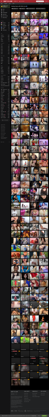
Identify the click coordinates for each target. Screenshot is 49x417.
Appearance (15, 8)
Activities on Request (41, 8)
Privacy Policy (3, 130)
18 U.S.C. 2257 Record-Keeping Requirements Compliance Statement (40, 411)
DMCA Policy (26, 396)
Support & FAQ (3, 124)
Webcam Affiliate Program (36, 396)
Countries (22, 8)
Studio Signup (3, 134)
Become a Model (3, 133)
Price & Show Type (31, 8)
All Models (2, 136)
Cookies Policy (26, 398)
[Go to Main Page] (8, 1)
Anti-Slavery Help (26, 401)
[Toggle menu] (1, 1)
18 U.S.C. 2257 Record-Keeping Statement (4, 138)
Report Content (3, 127)
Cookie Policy (34, 415)
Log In (46, 1)
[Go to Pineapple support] (25, 411)
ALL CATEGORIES (5, 120)
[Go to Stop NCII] (30, 411)
